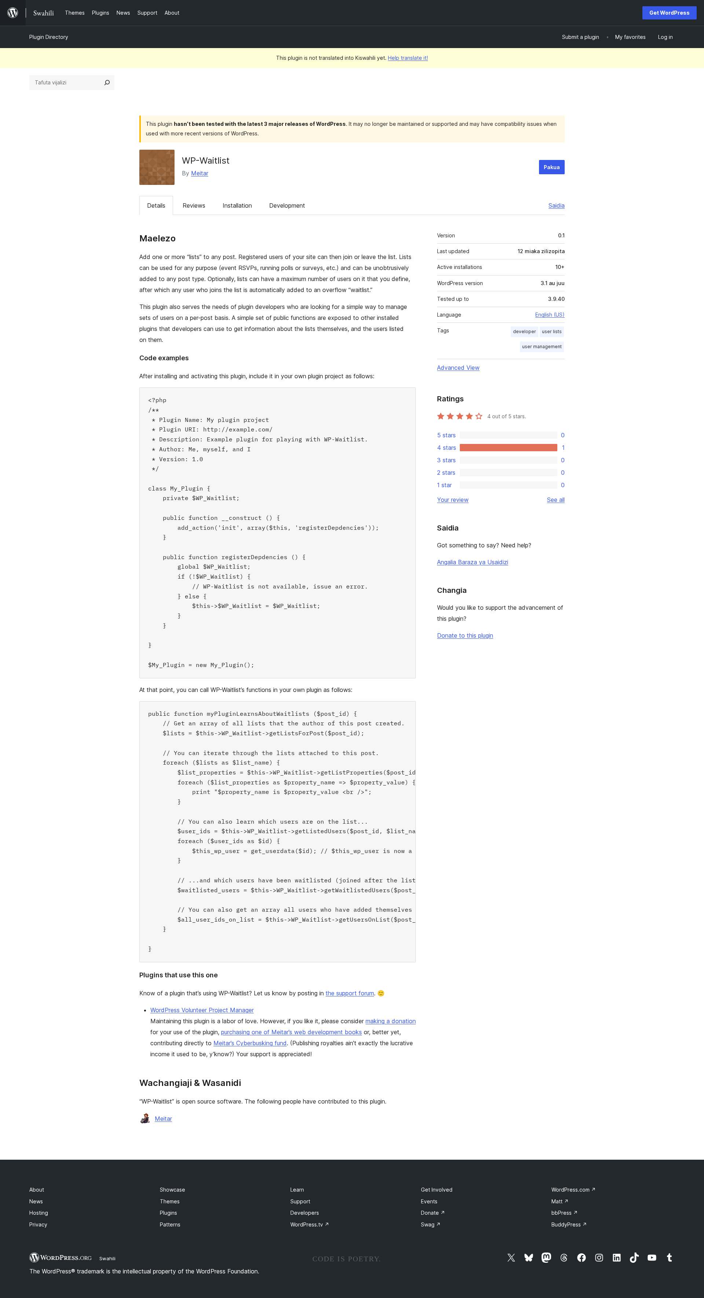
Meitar (199, 173)
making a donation (391, 1021)
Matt (560, 1201)
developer (524, 331)
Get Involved (436, 1189)
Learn (297, 1189)
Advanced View (458, 367)
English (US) (550, 314)
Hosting (38, 1213)
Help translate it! (408, 58)
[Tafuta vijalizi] (107, 82)
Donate (433, 1213)
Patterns (170, 1224)
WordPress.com (573, 1189)
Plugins (168, 1213)
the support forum (350, 993)
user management (542, 346)
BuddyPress (569, 1224)
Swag (431, 1224)
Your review (453, 499)
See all (556, 499)
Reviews (194, 205)
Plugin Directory (48, 37)
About (36, 1189)
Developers (304, 1213)
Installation (237, 205)
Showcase (172, 1189)
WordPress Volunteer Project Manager (202, 1010)
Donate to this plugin (465, 635)
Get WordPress (669, 13)
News (36, 1201)
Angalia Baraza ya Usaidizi (472, 562)
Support (300, 1201)
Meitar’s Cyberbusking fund (250, 1043)
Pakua (552, 167)
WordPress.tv (309, 1224)
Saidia (557, 205)
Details (156, 205)
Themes (170, 1201)
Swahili (107, 1258)
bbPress (564, 1213)
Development (287, 205)
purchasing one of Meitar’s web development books (291, 1032)
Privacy (38, 1224)
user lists (552, 331)
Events (429, 1201)
